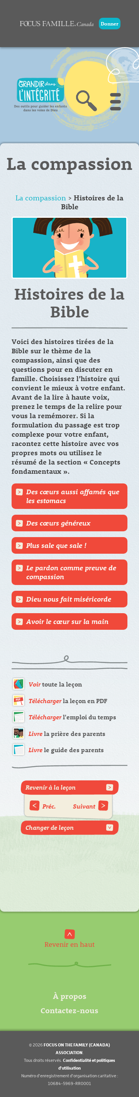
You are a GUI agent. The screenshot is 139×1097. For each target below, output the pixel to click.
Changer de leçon (49, 827)
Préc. (49, 806)
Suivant (84, 806)
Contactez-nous (69, 1010)
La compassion (40, 197)
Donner (110, 23)
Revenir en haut (69, 943)
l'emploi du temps (72, 717)
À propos (69, 996)
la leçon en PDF (68, 701)
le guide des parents (66, 750)
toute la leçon (55, 684)
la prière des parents (67, 733)
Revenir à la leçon (50, 787)
